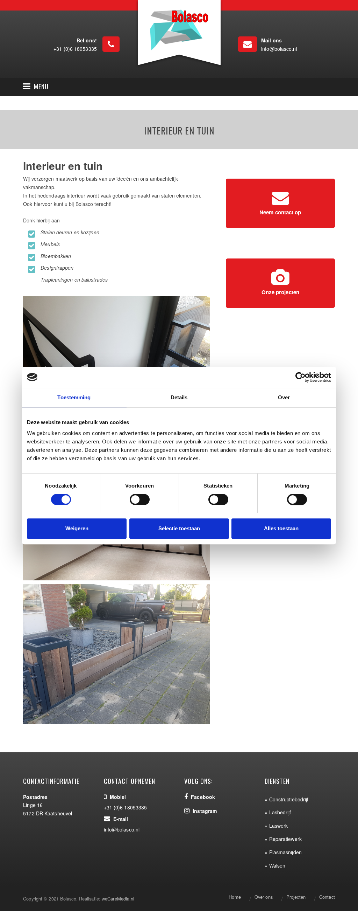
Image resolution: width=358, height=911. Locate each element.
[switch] (140, 499)
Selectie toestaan (179, 528)
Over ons (264, 896)
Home (235, 896)
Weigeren (76, 528)
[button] (36, 87)
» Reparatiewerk (283, 838)
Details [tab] (179, 397)
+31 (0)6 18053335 (75, 48)
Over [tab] (284, 397)
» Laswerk (276, 825)
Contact (327, 896)
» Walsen (275, 865)
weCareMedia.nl (118, 898)
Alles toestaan (281, 528)
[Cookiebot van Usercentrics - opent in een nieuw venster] (300, 377)
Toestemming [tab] (74, 397)
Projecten (296, 896)
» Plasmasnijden (283, 852)
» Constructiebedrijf (286, 799)
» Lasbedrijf (278, 812)
